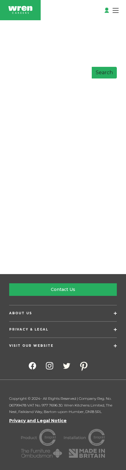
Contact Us (63, 289)
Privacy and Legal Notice (38, 420)
